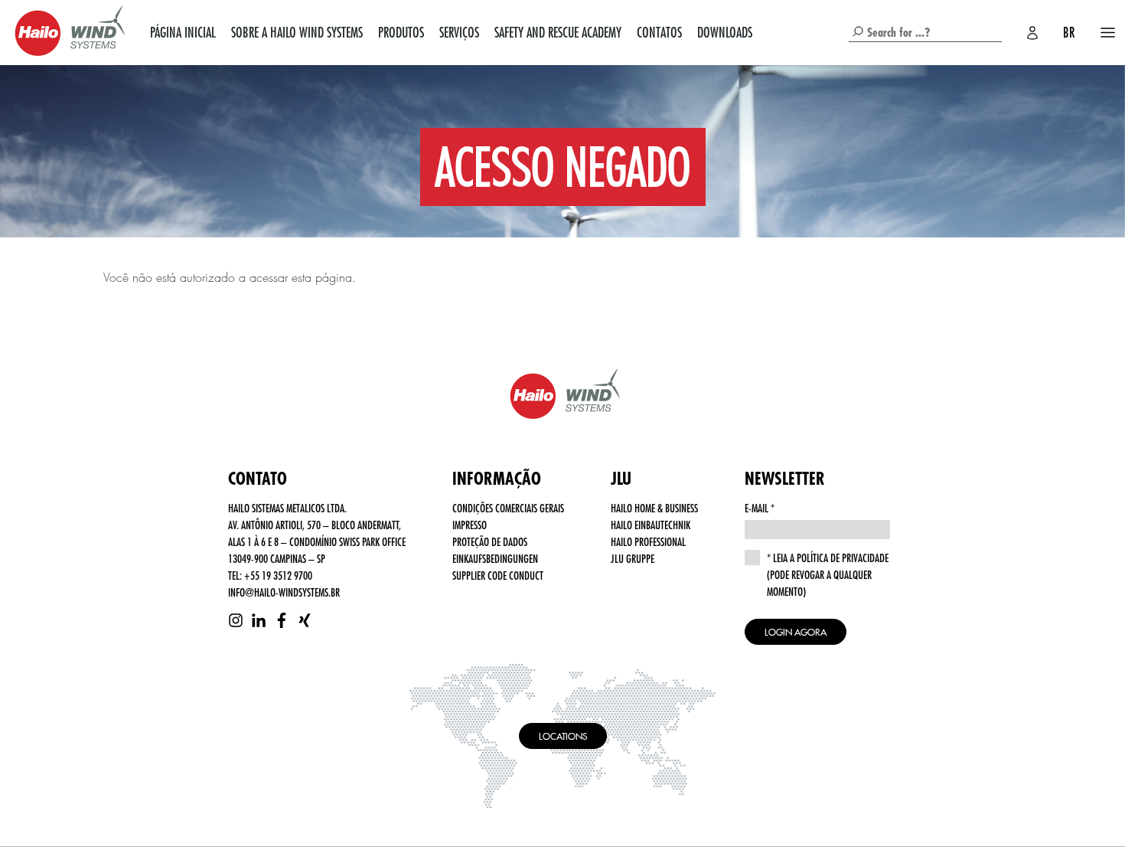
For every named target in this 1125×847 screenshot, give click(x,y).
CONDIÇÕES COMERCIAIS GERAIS (508, 507)
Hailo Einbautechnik (650, 524)
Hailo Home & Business (654, 507)
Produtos (401, 32)
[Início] (67, 32)
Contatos (659, 32)
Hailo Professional (648, 541)
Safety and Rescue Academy (557, 32)
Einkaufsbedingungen (495, 558)
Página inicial (183, 32)
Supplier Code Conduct (497, 575)
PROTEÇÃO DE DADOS (489, 541)
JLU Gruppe (632, 558)
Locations (563, 736)
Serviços (459, 32)
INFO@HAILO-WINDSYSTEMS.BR (284, 592)
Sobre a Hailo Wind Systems (297, 32)
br (1068, 32)
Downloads (724, 32)
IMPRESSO (469, 524)
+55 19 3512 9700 (278, 575)
